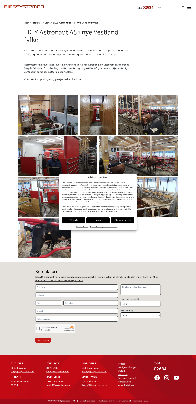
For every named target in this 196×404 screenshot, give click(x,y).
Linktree (122, 374)
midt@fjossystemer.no (58, 385)
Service (16, 377)
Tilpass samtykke (122, 220)
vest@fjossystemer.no (94, 371)
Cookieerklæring (82, 227)
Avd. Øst (17, 363)
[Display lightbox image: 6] (57, 197)
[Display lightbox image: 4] (57, 156)
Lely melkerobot (127, 378)
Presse (121, 363)
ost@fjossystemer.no (22, 371)
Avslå (98, 220)
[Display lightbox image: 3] (148, 115)
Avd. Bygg (89, 377)
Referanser (36, 22)
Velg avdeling (127, 310)
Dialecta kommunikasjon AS (135, 401)
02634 (148, 7)
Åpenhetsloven (126, 385)
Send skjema (43, 340)
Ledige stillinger (127, 367)
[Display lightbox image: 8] (44, 238)
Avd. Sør (52, 363)
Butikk (121, 370)
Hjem (26, 22)
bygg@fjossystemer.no (94, 385)
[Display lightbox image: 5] (138, 156)
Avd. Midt (53, 377)
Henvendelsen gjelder (131, 299)
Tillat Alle (73, 220)
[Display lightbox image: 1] (48, 115)
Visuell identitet (87, 401)
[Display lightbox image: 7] (138, 197)
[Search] (181, 7)
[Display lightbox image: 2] (98, 115)
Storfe (48, 22)
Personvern (124, 381)
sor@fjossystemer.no (57, 371)
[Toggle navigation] (189, 7)
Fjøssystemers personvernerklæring (104, 227)
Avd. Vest (89, 363)
